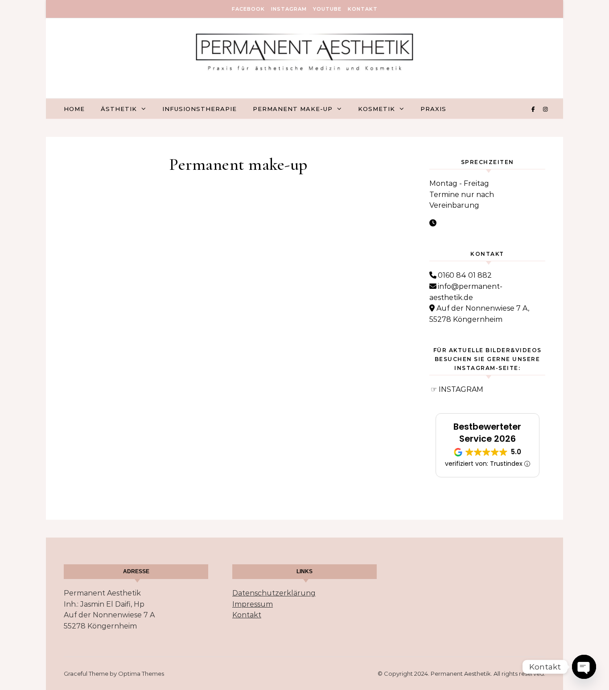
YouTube (327, 9)
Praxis (433, 108)
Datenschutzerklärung (274, 593)
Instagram (289, 9)
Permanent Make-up (293, 108)
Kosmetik (376, 108)
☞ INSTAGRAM (457, 389)
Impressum (252, 604)
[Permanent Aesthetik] (304, 54)
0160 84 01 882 (465, 275)
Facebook (248, 9)
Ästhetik (119, 108)
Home (74, 108)
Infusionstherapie (199, 108)
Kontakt (363, 9)
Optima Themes (141, 673)
